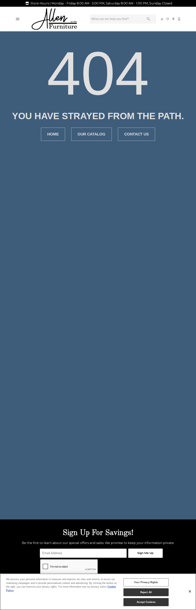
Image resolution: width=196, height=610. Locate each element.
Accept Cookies (146, 602)
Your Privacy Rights (146, 582)
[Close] (190, 591)
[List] (167, 19)
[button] (17, 19)
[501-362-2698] (179, 19)
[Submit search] (148, 19)
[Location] (173, 19)
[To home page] (54, 19)
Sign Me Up (145, 553)
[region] (98, 592)
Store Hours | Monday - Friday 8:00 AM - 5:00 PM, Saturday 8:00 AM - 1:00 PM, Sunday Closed (101, 3)
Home (53, 134)
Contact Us (136, 134)
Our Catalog (91, 134)
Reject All (146, 592)
